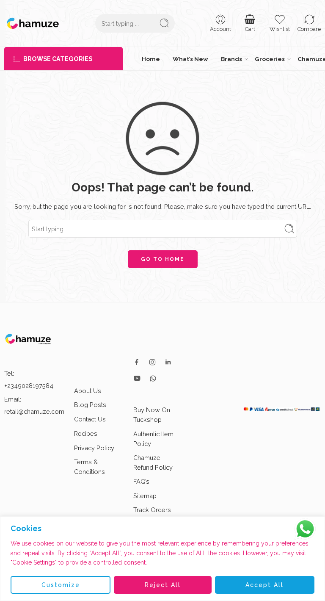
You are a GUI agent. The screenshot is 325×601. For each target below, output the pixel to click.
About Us (87, 388)
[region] (162, 558)
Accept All (264, 585)
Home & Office (270, 57)
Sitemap (145, 493)
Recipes (85, 431)
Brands (186, 57)
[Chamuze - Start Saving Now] (32, 23)
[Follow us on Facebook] (136, 360)
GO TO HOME (163, 257)
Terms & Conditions (89, 464)
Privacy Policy (94, 445)
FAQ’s (141, 479)
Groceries (205, 57)
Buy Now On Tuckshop (151, 412)
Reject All (163, 585)
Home (146, 57)
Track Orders (152, 507)
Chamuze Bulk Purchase (236, 57)
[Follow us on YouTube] (137, 376)
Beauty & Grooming (301, 57)
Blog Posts (90, 402)
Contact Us (90, 416)
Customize (60, 585)
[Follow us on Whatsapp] (153, 375)
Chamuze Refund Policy (153, 460)
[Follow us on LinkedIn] (168, 360)
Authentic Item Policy (153, 436)
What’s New (165, 57)
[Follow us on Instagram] (152, 360)
